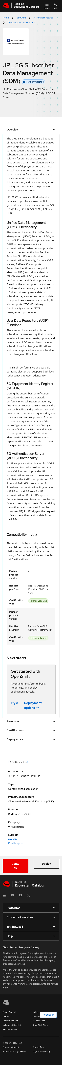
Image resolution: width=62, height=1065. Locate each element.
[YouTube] (13, 896)
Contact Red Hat (10, 1020)
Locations (37, 1016)
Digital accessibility (41, 1051)
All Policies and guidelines (14, 1051)
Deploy (46, 863)
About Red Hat (9, 1012)
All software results (43, 17)
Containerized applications (21, 22)
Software (21, 17)
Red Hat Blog (39, 1020)
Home (6, 17)
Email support (16, 843)
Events (6, 1016)
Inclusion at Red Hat (12, 1025)
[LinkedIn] (5, 896)
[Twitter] (28, 896)
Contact (15, 865)
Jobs (35, 1012)
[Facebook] (20, 896)
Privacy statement (11, 1047)
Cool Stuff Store (40, 1025)
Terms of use (38, 1047)
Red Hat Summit (10, 1029)
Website (13, 839)
